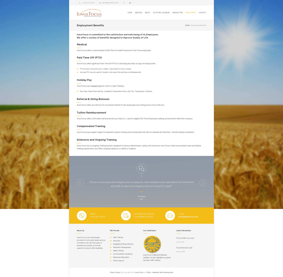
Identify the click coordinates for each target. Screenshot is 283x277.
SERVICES (138, 13)
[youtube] (130, 3)
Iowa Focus (139, 272)
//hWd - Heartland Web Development (159, 272)
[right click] (203, 182)
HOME (130, 13)
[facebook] (124, 3)
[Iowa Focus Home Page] (97, 12)
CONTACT (202, 13)
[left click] (80, 182)
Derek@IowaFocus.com (188, 217)
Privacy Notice (115, 272)
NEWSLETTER (177, 13)
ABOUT (147, 13)
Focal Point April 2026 (184, 248)
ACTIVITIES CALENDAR (161, 13)
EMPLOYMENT (190, 13)
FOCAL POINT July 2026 (185, 238)
